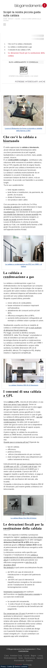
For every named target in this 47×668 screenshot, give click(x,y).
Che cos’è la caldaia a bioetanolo (20, 44)
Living (40, 656)
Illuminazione (29, 658)
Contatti (19, 665)
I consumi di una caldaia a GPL (19, 50)
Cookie (9, 666)
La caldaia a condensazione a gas (20, 47)
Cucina (26, 656)
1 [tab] (23, 126)
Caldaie (17, 18)
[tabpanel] (23, 114)
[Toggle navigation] (5, 24)
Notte (20, 658)
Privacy (3, 666)
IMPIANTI (11, 18)
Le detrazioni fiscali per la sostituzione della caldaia (26, 54)
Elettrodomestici (10, 658)
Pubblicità (27, 665)
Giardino (29, 661)
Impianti (40, 658)
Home (5, 18)
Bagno (33, 656)
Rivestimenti (19, 661)
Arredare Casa (16, 656)
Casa (6, 656)
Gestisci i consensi (21, 666)
